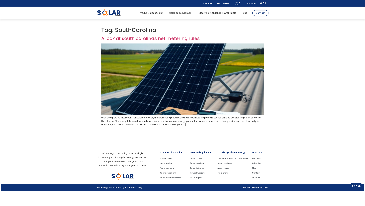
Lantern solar (166, 163)
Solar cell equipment (180, 13)
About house (223, 168)
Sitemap (256, 177)
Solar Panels (196, 158)
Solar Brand (237, 3)
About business (224, 163)
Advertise (256, 163)
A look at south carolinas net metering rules (150, 38)
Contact (256, 173)
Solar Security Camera (170, 177)
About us (251, 3)
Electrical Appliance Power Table (217, 13)
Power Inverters (197, 173)
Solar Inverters (197, 163)
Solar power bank (168, 173)
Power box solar (167, 168)
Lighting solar (166, 158)
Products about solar (151, 13)
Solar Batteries (197, 168)
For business (223, 3)
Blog (245, 13)
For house (207, 3)
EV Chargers (196, 177)
